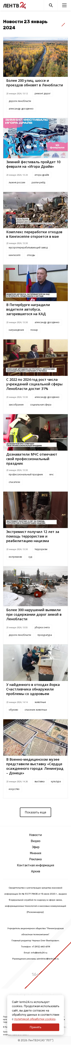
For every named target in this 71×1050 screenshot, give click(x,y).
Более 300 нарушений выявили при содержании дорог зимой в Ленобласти (34, 614)
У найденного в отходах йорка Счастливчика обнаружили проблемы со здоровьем (33, 689)
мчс (51, 474)
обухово (13, 709)
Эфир (35, 847)
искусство (14, 789)
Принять (35, 1027)
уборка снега (42, 627)
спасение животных (36, 709)
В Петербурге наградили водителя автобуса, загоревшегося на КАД (28, 309)
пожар (34, 329)
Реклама (35, 859)
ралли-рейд (38, 182)
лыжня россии (17, 182)
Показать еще (35, 812)
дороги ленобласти (20, 101)
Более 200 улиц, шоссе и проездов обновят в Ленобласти (34, 82)
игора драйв (42, 174)
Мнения (35, 853)
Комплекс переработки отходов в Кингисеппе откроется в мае (34, 234)
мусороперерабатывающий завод (28, 247)
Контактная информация (35, 865)
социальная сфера (40, 404)
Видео (35, 841)
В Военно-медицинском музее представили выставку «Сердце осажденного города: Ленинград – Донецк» (34, 766)
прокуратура (44, 635)
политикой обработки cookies (34, 1019)
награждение (16, 329)
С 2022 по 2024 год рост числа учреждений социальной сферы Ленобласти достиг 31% (34, 384)
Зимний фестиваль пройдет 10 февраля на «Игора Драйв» (33, 164)
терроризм (41, 549)
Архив (35, 871)
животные (40, 702)
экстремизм (15, 556)
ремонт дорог (43, 93)
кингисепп (14, 255)
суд (30, 556)
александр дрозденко (21, 108)
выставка (39, 781)
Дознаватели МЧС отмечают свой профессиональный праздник (31, 459)
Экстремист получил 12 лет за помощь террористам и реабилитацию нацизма (32, 536)
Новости (35, 835)
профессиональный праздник (26, 474)
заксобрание (16, 404)
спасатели (14, 482)
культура (56, 781)
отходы (31, 255)
